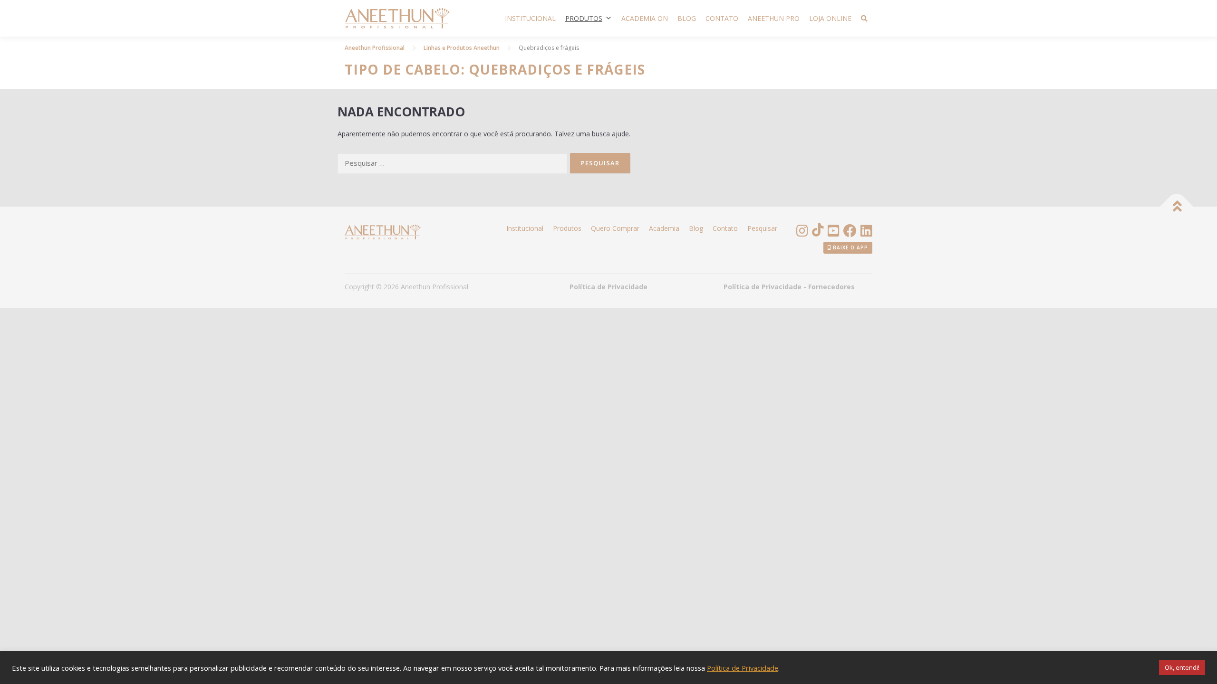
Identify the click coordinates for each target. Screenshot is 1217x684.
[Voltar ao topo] (1177, 207)
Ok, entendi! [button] (1182, 667)
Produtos (583, 18)
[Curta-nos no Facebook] (850, 232)
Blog (686, 18)
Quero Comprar (615, 228)
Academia (664, 228)
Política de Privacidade (608, 286)
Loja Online (830, 18)
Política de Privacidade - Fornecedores (789, 286)
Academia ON (644, 18)
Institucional (530, 18)
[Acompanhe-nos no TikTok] (818, 232)
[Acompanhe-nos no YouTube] (834, 232)
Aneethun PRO (774, 18)
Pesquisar (762, 228)
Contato (721, 18)
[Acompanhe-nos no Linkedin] (866, 232)
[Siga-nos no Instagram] (802, 232)
